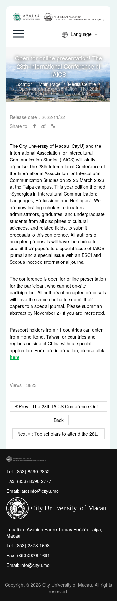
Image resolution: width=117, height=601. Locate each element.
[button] (18, 34)
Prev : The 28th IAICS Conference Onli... (60, 406)
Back (59, 420)
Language (82, 34)
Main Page (50, 84)
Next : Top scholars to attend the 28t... (58, 433)
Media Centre (82, 84)
